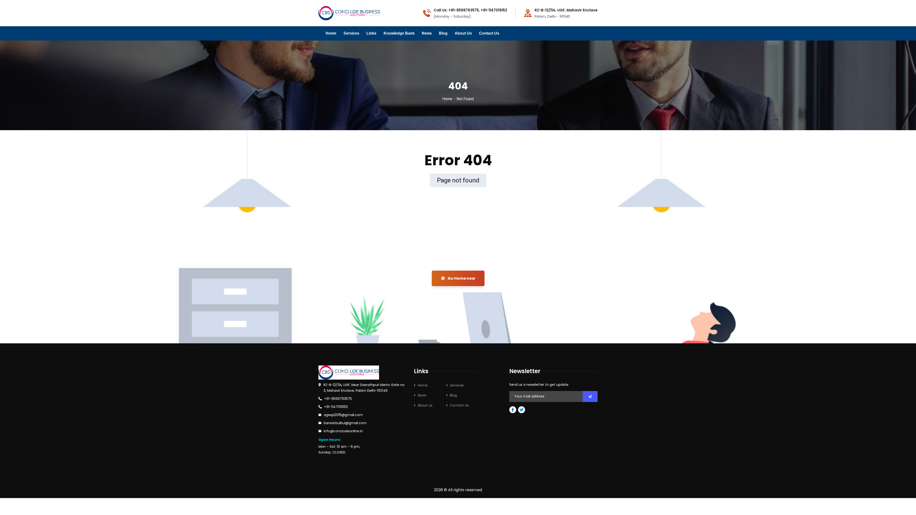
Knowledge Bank (399, 33)
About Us (463, 33)
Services (351, 33)
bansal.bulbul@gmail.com (345, 423)
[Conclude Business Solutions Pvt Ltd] (349, 12)
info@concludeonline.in (343, 431)
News (427, 33)
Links (371, 33)
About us (425, 405)
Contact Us (489, 33)
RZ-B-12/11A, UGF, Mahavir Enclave (566, 10)
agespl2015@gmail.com (343, 414)
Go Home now (461, 278)
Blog (443, 33)
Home (331, 33)
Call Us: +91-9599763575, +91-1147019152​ (470, 10)
